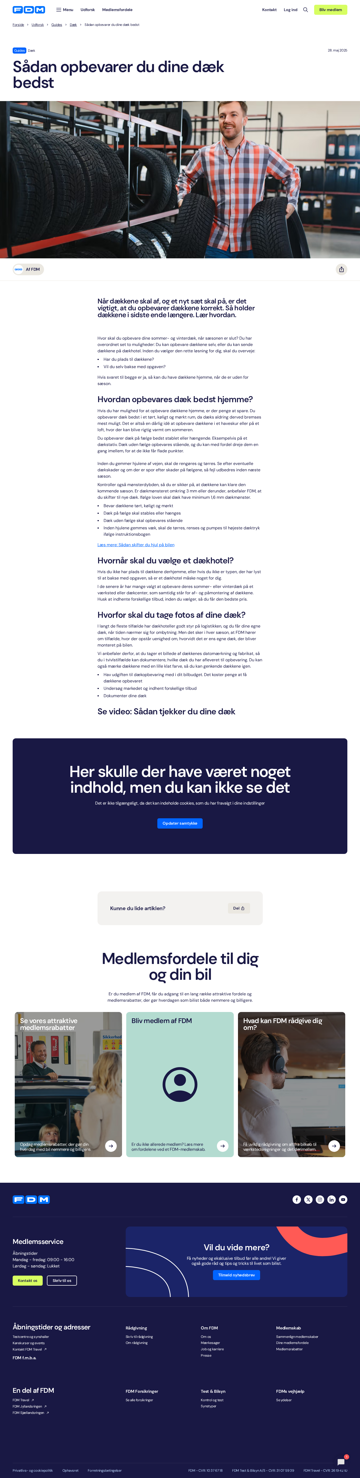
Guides (56, 25)
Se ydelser (283, 1400)
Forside (18, 25)
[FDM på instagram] (320, 1199)
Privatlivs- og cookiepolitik (33, 1471)
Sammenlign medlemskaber (297, 1336)
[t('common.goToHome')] (31, 1199)
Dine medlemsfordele (292, 1343)
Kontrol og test (212, 1400)
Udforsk (38, 25)
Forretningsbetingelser (104, 1471)
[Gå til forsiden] (29, 9)
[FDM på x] (308, 1199)
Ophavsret (70, 1471)
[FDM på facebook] (297, 1199)
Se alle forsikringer (139, 1400)
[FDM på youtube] (343, 1199)
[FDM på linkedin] (331, 1199)
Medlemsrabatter (289, 1349)
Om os (206, 1336)
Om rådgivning (137, 1343)
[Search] (305, 10)
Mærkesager (210, 1343)
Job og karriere (212, 1349)
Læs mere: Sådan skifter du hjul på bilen (136, 545)
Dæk (73, 25)
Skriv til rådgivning (139, 1336)
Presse (206, 1355)
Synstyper (208, 1406)
